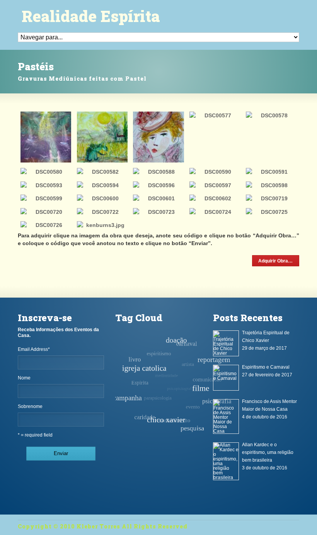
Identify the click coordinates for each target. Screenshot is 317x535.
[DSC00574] (102, 137)
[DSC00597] (214, 185)
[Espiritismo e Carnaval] (226, 378)
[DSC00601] (158, 198)
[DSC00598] (271, 185)
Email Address (34, 349)
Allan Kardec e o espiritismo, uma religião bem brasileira (267, 452)
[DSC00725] (271, 212)
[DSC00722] (102, 212)
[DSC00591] (271, 172)
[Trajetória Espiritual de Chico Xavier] (226, 343)
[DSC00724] (214, 212)
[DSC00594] (102, 185)
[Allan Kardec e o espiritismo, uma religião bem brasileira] (226, 461)
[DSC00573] (45, 137)
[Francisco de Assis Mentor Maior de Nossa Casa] (226, 416)
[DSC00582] (102, 172)
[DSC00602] (214, 198)
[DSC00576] (158, 137)
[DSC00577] (214, 115)
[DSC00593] (45, 185)
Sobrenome (30, 406)
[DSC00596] (158, 185)
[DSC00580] (45, 172)
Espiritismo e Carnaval (266, 367)
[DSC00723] (158, 212)
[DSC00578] (271, 115)
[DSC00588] (158, 172)
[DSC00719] (271, 198)
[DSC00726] (45, 225)
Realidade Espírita (91, 16)
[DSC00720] (45, 212)
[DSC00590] (214, 172)
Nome (24, 378)
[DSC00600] (102, 198)
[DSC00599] (45, 198)
